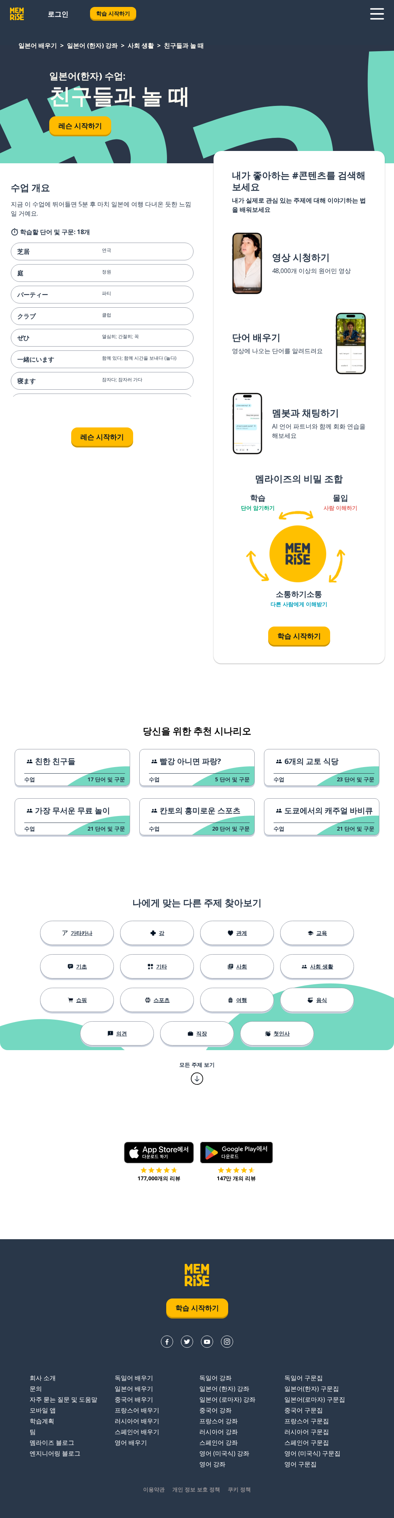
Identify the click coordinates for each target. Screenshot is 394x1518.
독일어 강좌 (215, 1378)
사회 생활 (141, 45)
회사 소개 (43, 1378)
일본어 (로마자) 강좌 (227, 1399)
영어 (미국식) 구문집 (312, 1453)
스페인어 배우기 (137, 1432)
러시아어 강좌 (218, 1432)
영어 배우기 (131, 1442)
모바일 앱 (43, 1410)
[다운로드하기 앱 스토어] (159, 1152)
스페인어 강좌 (218, 1442)
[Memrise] (17, 14)
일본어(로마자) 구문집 (314, 1399)
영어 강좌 (212, 1464)
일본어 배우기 (37, 45)
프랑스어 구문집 (306, 1421)
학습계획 (42, 1421)
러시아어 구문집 (306, 1432)
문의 (36, 1388)
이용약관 (154, 1489)
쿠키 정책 (239, 1489)
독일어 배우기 (134, 1378)
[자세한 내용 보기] (377, 14)
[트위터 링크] (187, 1341)
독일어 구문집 (303, 1378)
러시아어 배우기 (137, 1421)
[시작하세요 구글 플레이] (236, 1152)
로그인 (58, 13)
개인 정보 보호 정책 (196, 1489)
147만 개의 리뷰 (236, 1178)
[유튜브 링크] (207, 1341)
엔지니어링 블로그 (55, 1453)
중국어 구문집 (303, 1410)
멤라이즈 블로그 (52, 1442)
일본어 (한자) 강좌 (92, 45)
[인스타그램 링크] (227, 1341)
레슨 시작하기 (80, 125)
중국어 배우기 (134, 1399)
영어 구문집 (300, 1464)
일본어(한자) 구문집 (311, 1388)
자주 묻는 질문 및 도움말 (63, 1399)
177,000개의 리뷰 (158, 1178)
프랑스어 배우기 (137, 1410)
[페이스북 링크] (167, 1341)
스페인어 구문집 (306, 1442)
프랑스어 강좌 (218, 1421)
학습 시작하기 (113, 13)
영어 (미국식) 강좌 (224, 1453)
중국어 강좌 (215, 1410)
